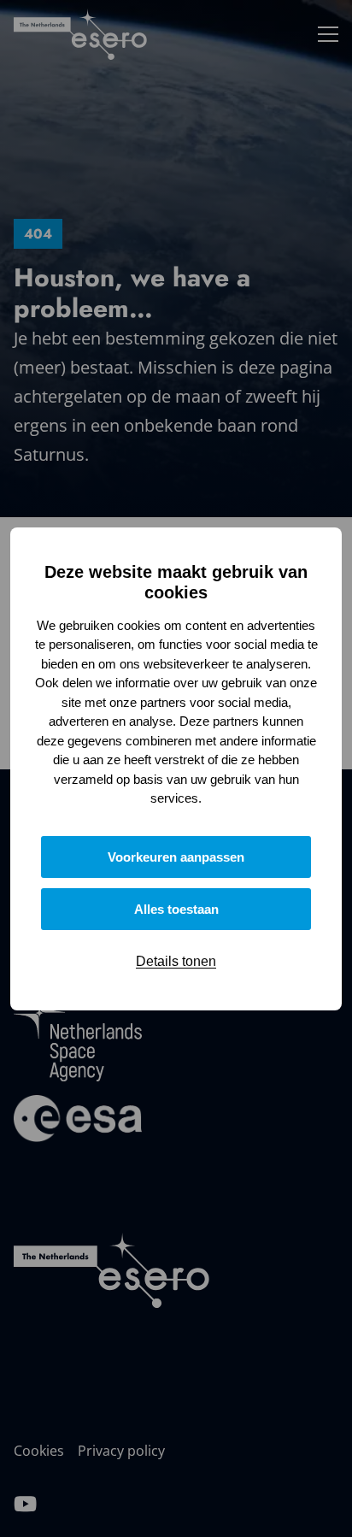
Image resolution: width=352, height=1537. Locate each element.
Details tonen (176, 961)
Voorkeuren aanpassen (176, 857)
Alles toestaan (176, 909)
